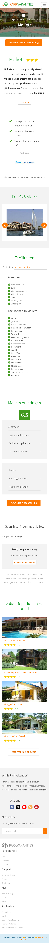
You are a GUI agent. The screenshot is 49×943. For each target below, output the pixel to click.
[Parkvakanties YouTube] (24, 807)
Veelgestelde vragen (9, 875)
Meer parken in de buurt (23, 752)
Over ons (5, 860)
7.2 (19, 644)
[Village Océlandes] (24, 691)
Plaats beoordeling (24, 562)
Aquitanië (21, 19)
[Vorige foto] (5, 227)
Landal (4, 916)
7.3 (19, 676)
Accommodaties (22, 267)
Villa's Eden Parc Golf (15, 640)
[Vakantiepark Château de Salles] (24, 659)
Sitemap (5, 901)
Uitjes (4, 897)
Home (4, 857)
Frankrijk (10, 19)
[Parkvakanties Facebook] (12, 807)
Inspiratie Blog (7, 893)
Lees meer (24, 102)
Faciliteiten (8, 267)
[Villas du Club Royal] (24, 723)
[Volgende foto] (44, 227)
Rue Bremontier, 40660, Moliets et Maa (26, 177)
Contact (5, 864)
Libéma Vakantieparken (10, 920)
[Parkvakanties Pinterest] (36, 807)
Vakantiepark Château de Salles (21, 672)
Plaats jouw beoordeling (24, 503)
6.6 (16, 708)
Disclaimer (6, 883)
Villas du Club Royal (14, 736)
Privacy (4, 879)
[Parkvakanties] (24, 845)
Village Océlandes (13, 704)
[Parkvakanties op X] (18, 807)
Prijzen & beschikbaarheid (23, 42)
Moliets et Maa (35, 19)
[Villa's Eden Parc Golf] (24, 627)
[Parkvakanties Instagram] (30, 807)
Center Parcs (6, 912)
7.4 (19, 740)
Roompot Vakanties (9, 924)
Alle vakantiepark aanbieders (12, 928)
